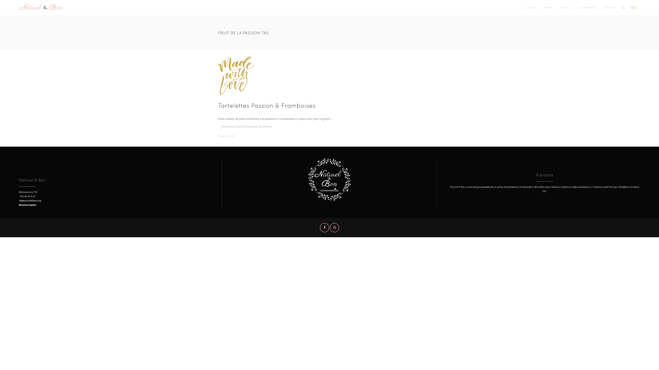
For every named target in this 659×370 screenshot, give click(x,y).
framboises (228, 126)
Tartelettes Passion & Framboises (267, 105)
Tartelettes (265, 126)
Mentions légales (27, 205)
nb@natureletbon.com (30, 200)
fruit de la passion (247, 126)
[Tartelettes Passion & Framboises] (236, 76)
